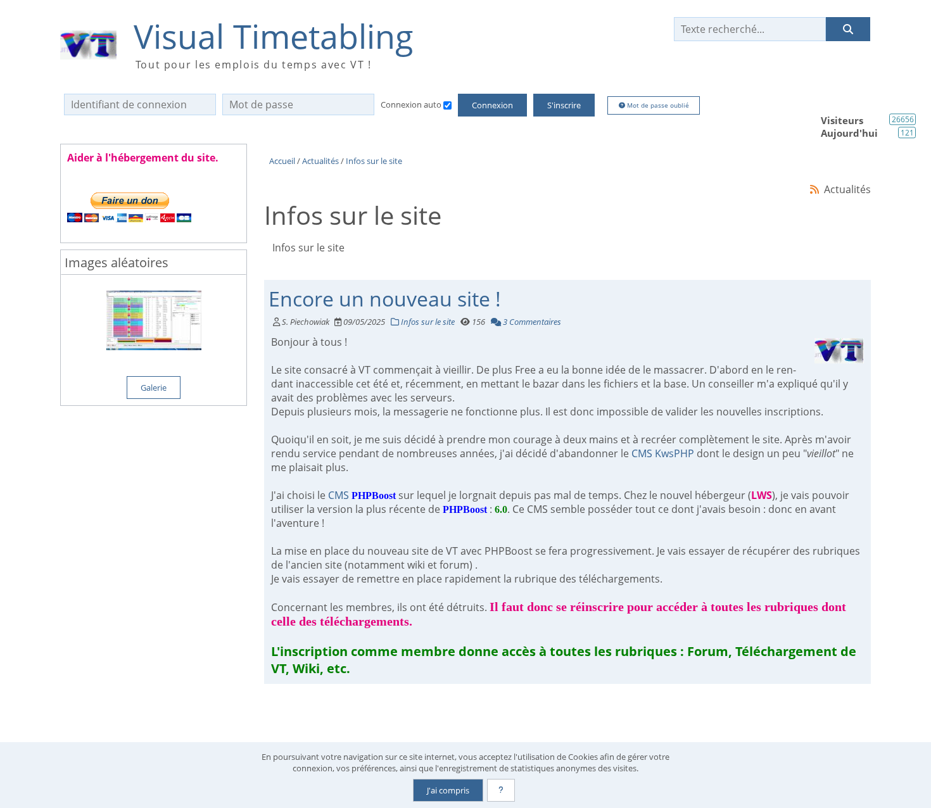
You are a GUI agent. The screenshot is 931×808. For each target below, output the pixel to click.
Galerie (154, 387)
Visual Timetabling (273, 36)
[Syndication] (814, 189)
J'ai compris (448, 790)
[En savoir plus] (501, 790)
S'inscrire (564, 105)
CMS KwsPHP (662, 453)
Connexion (492, 105)
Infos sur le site (427, 321)
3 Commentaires (531, 321)
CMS (362, 495)
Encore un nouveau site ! (385, 298)
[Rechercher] (848, 29)
